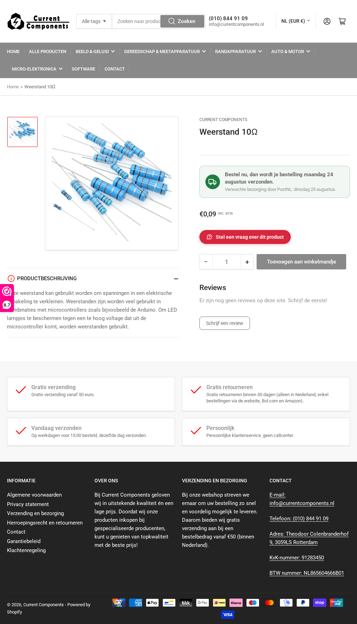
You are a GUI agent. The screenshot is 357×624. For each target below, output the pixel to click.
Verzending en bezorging (35, 513)
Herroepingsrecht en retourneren (45, 523)
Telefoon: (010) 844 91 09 (298, 518)
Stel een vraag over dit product (250, 237)
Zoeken (186, 21)
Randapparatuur (235, 51)
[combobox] (158, 21)
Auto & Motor (287, 51)
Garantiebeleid (23, 541)
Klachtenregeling (26, 550)
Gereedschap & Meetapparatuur (162, 51)
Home (13, 51)
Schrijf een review (224, 323)
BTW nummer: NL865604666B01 (306, 573)
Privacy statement (28, 504)
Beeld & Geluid (92, 51)
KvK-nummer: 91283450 (296, 558)
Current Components (223, 119)
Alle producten (47, 51)
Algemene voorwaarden (34, 495)
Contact (115, 69)
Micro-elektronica (34, 69)
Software (83, 69)
